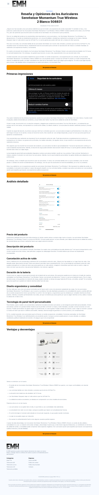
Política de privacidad (34, 464)
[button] (8, 3)
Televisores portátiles (12, 469)
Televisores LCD (11, 467)
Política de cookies (33, 462)
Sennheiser (49, 11)
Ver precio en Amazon (49, 67)
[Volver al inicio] (51, 4)
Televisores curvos (11, 464)
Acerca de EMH (33, 460)
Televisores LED (11, 462)
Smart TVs (9, 460)
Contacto (31, 467)
